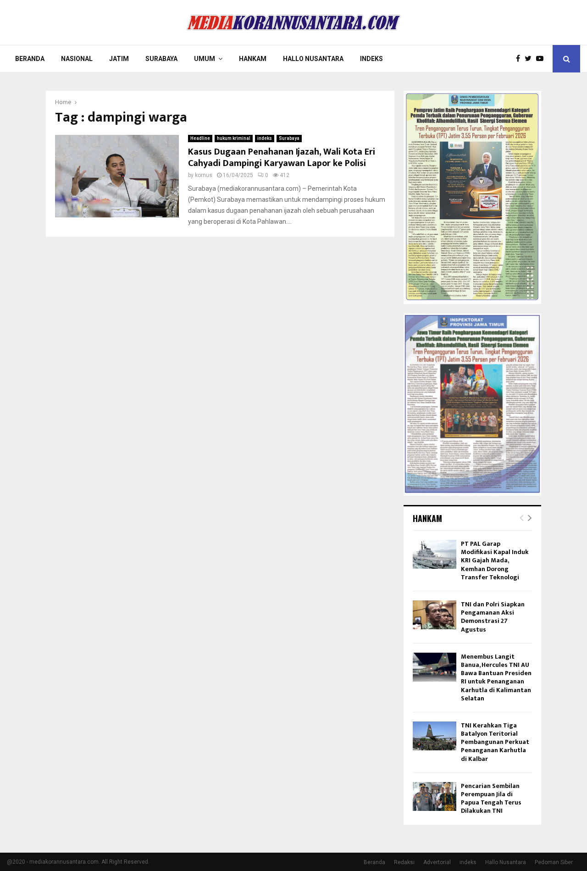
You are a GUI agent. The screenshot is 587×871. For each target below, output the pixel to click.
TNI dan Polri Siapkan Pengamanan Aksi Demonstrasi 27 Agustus (493, 617)
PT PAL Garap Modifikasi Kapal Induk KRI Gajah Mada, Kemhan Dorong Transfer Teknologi (495, 560)
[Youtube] (542, 58)
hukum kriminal (233, 138)
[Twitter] (530, 58)
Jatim (119, 58)
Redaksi (404, 862)
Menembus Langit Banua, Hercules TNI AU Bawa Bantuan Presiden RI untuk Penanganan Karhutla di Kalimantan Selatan (496, 677)
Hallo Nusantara (313, 58)
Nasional (77, 58)
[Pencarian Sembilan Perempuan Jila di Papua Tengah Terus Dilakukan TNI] (434, 796)
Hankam (252, 58)
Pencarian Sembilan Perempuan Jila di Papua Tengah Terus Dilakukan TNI (491, 798)
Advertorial (437, 862)
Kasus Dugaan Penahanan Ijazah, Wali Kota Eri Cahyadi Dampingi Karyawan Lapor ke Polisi (281, 157)
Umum (204, 58)
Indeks (371, 58)
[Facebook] (520, 58)
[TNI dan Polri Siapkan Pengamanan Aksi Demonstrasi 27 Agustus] (434, 614)
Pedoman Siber (554, 862)
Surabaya (161, 58)
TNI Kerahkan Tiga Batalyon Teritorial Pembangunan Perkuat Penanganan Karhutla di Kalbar (495, 742)
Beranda (29, 58)
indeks (264, 138)
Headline (200, 138)
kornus (203, 175)
